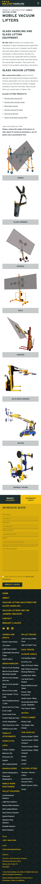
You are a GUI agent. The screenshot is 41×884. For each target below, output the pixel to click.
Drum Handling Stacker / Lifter (10, 702)
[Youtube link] (3, 629)
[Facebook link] (8, 629)
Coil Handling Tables (28, 658)
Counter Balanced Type (10, 718)
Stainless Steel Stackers (7, 821)
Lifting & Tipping (8, 750)
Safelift (5, 760)
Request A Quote (11, 623)
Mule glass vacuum (11, 106)
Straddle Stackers (8, 826)
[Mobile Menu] (38, 3)
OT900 (23, 757)
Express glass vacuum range (14, 102)
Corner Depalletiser (9, 722)
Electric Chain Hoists (9, 642)
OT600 (23, 760)
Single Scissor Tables (29, 698)
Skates (24, 713)
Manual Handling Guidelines (11, 878)
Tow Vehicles (28, 732)
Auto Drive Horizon (11, 114)
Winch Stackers (8, 830)
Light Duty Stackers (9, 802)
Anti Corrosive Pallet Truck (28, 640)
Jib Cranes (6, 645)
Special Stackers (8, 816)
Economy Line (26, 662)
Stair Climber (28, 717)
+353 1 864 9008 (9, 840)
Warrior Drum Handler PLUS (10, 685)
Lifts (4, 745)
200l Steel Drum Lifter (10, 725)
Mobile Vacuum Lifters (29, 785)
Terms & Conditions (18, 880)
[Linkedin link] (12, 629)
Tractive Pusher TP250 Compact (29, 741)
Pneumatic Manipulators (7, 777)
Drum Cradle (7, 711)
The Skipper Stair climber (27, 726)
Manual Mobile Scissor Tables (29, 687)
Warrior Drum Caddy (9, 691)
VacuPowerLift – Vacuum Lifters (27, 780)
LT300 (23, 764)
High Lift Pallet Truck (28, 645)
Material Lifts (7, 753)
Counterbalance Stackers (8, 796)
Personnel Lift (7, 757)
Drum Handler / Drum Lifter (10, 695)
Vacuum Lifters (18, 10)
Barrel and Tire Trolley (10, 707)
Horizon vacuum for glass (13, 110)
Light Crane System (9, 649)
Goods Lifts (8, 741)
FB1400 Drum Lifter (9, 729)
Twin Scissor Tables (28, 708)
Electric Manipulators (10, 773)
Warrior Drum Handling (10, 668)
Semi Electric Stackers (10, 813)
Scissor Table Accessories (26, 693)
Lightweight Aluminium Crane (10, 654)
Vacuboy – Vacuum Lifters (28, 774)
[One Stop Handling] (13, 3)
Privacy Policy (27, 878)
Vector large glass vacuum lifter (15, 118)
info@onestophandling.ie (11, 849)
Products (6, 10)
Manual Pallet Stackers (10, 805)
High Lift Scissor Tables (29, 665)
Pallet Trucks (28, 634)
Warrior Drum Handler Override (10, 679)
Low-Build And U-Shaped (27, 680)
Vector (23, 789)
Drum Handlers (10, 663)
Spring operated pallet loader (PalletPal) (29, 703)
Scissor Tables (29, 654)
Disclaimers (6, 880)
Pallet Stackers (11, 791)
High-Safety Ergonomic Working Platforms (29, 670)
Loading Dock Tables (28, 675)
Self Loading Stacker (10, 764)
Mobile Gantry (7, 659)
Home (5, 593)
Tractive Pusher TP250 (29, 737)
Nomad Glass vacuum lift (13, 98)
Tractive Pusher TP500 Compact (29, 751)
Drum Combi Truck (9, 714)
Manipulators (9, 768)
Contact (7, 618)
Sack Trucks (27, 650)
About (5, 598)
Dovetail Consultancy (14, 874)
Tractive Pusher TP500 (29, 747)
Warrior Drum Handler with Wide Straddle (10, 672)
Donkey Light (26, 722)
